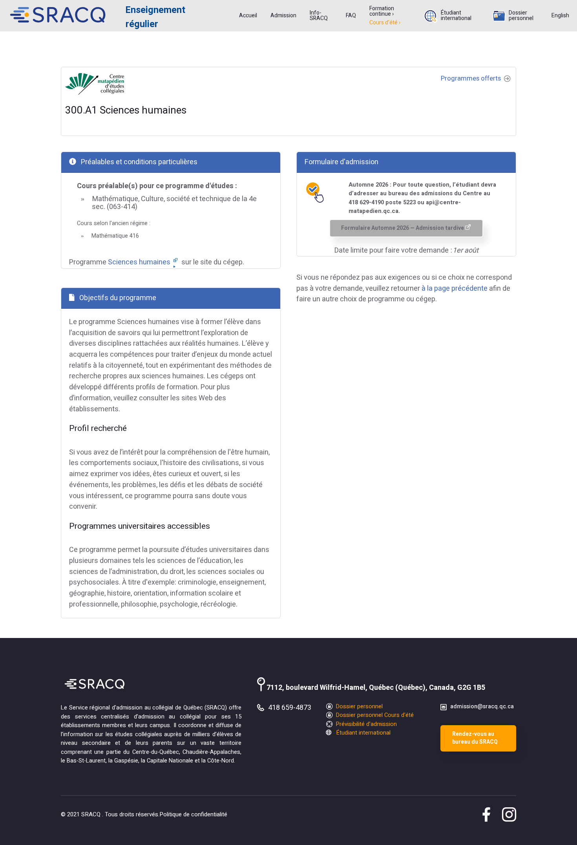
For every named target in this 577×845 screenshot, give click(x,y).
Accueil (248, 15)
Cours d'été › (384, 23)
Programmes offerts (471, 78)
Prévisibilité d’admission (365, 724)
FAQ (351, 15)
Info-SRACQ (319, 15)
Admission (283, 15)
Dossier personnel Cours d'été (374, 715)
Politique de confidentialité (193, 814)
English (560, 15)
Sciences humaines (140, 262)
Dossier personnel (521, 15)
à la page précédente (455, 288)
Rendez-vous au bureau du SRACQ (475, 738)
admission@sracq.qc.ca (482, 706)
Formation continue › (381, 11)
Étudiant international (456, 15)
